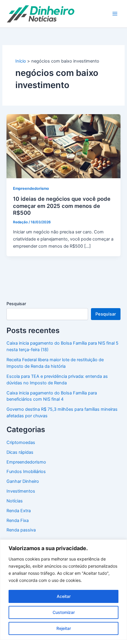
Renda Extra (18, 510)
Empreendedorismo (31, 188)
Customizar (64, 612)
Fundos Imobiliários (26, 471)
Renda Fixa (17, 520)
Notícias (14, 501)
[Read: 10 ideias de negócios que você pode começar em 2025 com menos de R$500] (63, 146)
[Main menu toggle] (115, 13)
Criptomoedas (20, 442)
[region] (63, 589)
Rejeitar (63, 628)
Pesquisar (16, 303)
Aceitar (64, 596)
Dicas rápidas (19, 452)
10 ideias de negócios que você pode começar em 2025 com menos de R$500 (61, 205)
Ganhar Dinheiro (22, 481)
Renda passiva (21, 530)
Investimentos (20, 491)
